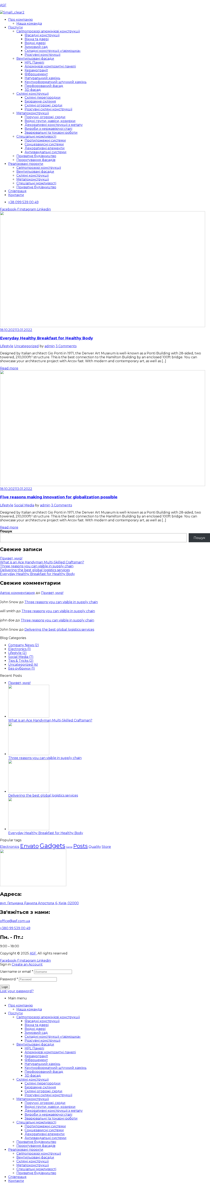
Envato (29, 846)
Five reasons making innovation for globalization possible (59, 497)
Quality (95, 847)
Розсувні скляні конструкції (48, 1095)
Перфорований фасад (44, 1072)
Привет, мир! (11, 558)
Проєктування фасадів (35, 1146)
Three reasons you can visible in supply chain (36, 566)
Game (69, 847)
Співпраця (17, 1177)
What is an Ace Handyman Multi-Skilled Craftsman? (42, 562)
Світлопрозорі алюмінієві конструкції (48, 1017)
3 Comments (66, 346)
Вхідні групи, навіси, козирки (50, 1107)
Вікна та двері (37, 1025)
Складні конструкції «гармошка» (53, 1037)
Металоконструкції (32, 1099)
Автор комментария (17, 593)
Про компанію (20, 1005)
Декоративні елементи (45, 1134)
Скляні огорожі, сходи (43, 1091)
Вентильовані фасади (35, 1044)
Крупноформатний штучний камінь (56, 1068)
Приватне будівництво (36, 1142)
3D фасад (33, 1076)
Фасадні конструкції (42, 1021)
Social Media (24, 505)
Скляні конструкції (32, 1079)
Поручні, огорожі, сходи (45, 1103)
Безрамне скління (40, 1087)
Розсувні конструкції (42, 1040)
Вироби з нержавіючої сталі (48, 1114)
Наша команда (29, 1009)
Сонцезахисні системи (44, 1130)
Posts (80, 846)
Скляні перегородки (42, 1083)
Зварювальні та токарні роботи (51, 1118)
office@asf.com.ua (15, 921)
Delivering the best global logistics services (35, 570)
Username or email (16, 972)
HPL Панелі (34, 1048)
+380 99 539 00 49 (15, 928)
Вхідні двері (35, 1029)
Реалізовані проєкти (25, 1150)
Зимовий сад (36, 1033)
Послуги (15, 1013)
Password (9, 979)
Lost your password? (17, 991)
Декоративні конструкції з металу (54, 1111)
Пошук (6, 531)
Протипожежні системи (45, 1126)
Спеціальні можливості (36, 1122)
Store (106, 847)
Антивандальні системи (45, 1138)
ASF (3, 5)
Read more (9, 368)
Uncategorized (26, 346)
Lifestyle (6, 346)
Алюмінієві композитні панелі (50, 1052)
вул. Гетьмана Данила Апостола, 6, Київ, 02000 (39, 903)
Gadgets (52, 845)
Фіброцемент (36, 1060)
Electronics (9, 847)
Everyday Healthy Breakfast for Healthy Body (46, 338)
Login (5, 987)
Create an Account (27, 964)
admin (50, 346)
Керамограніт (36, 1056)
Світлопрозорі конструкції (38, 1153)
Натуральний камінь (42, 1064)
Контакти (16, 1181)
